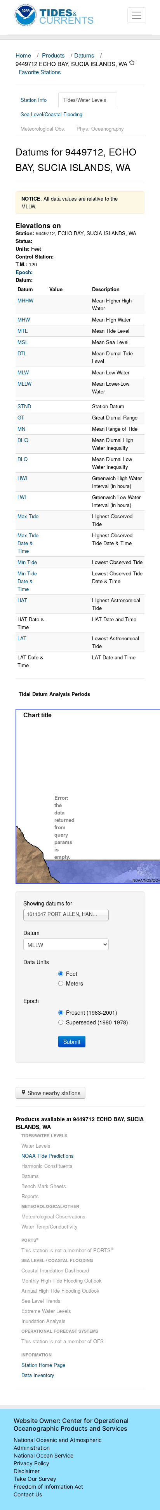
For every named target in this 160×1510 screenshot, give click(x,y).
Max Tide (27, 516)
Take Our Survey (35, 1478)
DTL (21, 353)
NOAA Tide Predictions (47, 1155)
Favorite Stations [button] (41, 72)
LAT (21, 638)
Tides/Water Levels (84, 99)
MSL (22, 342)
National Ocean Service (43, 1455)
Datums (84, 55)
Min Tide (27, 562)
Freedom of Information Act (48, 1486)
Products (53, 55)
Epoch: (24, 272)
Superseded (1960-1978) (97, 1022)
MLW (23, 372)
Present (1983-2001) (91, 1012)
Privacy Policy (31, 1463)
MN (21, 428)
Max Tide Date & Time (27, 542)
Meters (74, 983)
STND (24, 406)
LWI (21, 497)
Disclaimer (27, 1471)
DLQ (22, 459)
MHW (23, 319)
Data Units (36, 962)
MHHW (25, 300)
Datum (31, 933)
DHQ (22, 440)
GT (20, 417)
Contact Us (28, 1494)
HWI (22, 478)
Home (23, 55)
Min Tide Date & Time (27, 581)
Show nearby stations (53, 1093)
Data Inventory (37, 1375)
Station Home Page (43, 1364)
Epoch (31, 1001)
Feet (71, 973)
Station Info (34, 99)
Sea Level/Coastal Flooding (51, 114)
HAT (22, 600)
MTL (22, 330)
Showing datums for (47, 903)
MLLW (24, 383)
